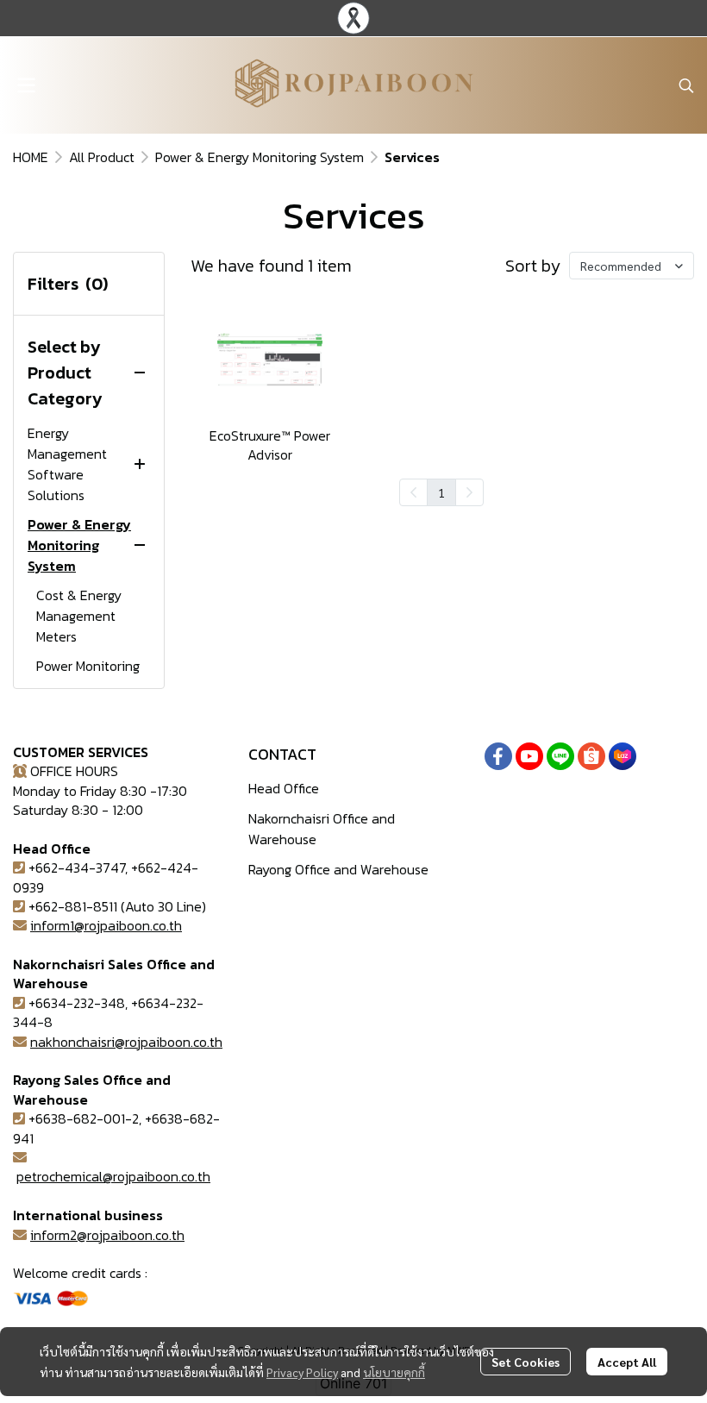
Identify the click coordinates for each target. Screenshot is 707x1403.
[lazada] (622, 756)
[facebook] (498, 756)
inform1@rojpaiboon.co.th (106, 925)
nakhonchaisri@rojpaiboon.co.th (126, 1041)
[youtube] (529, 756)
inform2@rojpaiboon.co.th (107, 1234)
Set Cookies (525, 1361)
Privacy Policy (302, 1372)
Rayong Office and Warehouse (338, 869)
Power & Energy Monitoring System (259, 157)
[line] (560, 756)
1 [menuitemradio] (441, 492)
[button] (686, 85)
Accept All (627, 1361)
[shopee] (591, 756)
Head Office (283, 788)
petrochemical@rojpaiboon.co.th (113, 1176)
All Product (102, 157)
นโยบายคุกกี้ (394, 1372)
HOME (30, 157)
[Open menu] (26, 85)
